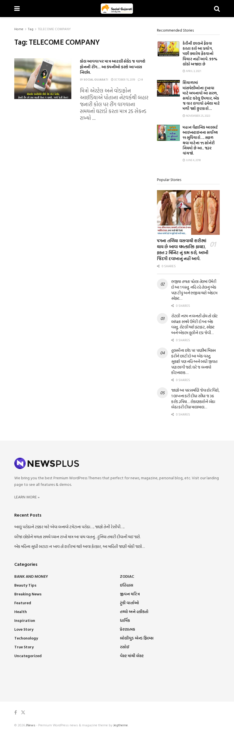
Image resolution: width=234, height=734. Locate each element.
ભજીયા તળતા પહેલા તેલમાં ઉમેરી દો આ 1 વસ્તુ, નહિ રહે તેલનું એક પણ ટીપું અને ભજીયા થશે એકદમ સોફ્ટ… (194, 289)
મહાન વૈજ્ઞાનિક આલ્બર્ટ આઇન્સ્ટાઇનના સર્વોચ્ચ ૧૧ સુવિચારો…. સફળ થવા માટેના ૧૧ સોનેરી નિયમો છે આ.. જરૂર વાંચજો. (200, 140)
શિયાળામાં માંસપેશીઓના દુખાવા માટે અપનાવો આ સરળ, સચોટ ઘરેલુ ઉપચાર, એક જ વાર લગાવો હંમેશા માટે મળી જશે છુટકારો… (201, 95)
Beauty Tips (25, 585)
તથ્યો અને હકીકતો (134, 611)
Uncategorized (28, 656)
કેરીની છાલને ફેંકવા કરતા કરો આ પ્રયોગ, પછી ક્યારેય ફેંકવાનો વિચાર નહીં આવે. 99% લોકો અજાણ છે (200, 53)
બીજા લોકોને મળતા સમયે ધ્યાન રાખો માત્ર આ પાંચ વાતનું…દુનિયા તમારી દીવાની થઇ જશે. (77, 537)
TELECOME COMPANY (54, 28)
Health (20, 611)
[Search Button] (217, 8)
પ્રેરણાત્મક (127, 629)
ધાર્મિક (125, 620)
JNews (30, 724)
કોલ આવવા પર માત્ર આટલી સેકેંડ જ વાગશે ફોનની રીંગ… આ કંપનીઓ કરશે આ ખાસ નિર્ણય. (112, 66)
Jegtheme (120, 724)
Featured (22, 603)
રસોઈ (124, 647)
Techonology (26, 638)
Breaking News (28, 594)
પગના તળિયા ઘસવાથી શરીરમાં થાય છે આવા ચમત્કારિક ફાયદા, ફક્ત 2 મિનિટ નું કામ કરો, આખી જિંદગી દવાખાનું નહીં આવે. (182, 249)
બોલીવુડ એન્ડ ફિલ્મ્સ (137, 638)
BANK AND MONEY (31, 576)
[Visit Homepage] (117, 8)
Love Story (23, 629)
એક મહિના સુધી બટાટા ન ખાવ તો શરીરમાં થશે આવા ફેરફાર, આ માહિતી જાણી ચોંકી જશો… (79, 546)
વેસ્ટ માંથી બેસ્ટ (132, 656)
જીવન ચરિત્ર (130, 594)
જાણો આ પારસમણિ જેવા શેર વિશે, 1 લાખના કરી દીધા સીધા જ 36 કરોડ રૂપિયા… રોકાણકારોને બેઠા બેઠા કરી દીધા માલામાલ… (195, 398)
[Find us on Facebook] (15, 712)
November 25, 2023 (197, 116)
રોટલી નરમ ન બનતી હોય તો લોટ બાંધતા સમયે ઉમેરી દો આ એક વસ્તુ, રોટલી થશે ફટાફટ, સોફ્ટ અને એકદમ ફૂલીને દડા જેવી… (194, 324)
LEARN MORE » (27, 497)
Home (18, 28)
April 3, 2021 (193, 71)
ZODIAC (127, 576)
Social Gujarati (96, 79)
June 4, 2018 (193, 160)
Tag (30, 28)
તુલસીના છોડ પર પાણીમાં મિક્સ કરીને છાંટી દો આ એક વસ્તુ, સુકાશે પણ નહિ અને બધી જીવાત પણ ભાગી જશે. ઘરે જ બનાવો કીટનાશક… (194, 361)
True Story (24, 647)
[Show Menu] (17, 8)
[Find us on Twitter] (23, 712)
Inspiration (24, 620)
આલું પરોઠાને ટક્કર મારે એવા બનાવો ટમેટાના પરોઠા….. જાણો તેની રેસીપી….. (69, 527)
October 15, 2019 (124, 79)
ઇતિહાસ (126, 585)
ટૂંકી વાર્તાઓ (129, 603)
